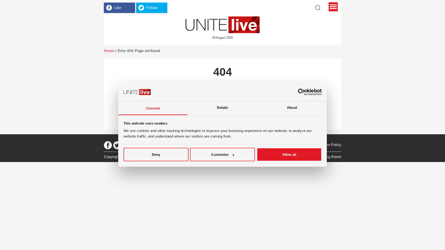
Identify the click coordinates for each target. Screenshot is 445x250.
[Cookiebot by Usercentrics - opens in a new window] (301, 92)
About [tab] (292, 107)
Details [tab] (222, 107)
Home (109, 51)
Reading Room (328, 157)
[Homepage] (222, 24)
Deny (156, 154)
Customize (220, 154)
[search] (318, 7)
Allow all (289, 154)
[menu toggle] (333, 6)
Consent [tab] (153, 108)
